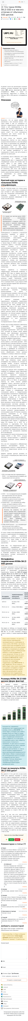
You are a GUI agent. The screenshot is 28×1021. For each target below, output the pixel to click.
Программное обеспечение (11, 1008)
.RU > (22, 2)
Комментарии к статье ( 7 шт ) (13, 63)
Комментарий (5, 943)
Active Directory (7, 985)
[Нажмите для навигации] (3, 2)
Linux (4, 992)
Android (5, 987)
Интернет (6, 1006)
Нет (18, 839)
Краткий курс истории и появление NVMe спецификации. (14, 50)
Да (12, 839)
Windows (5, 994)
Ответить (24, 862)
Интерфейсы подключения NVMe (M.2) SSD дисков (14, 54)
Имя (3, 961)
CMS (4, 989)
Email (4, 967)
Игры (5, 1003)
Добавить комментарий (11, 65)
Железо (5, 5)
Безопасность (7, 996)
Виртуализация (7, 999)
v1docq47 (5, 17)
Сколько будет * (10, 973)
